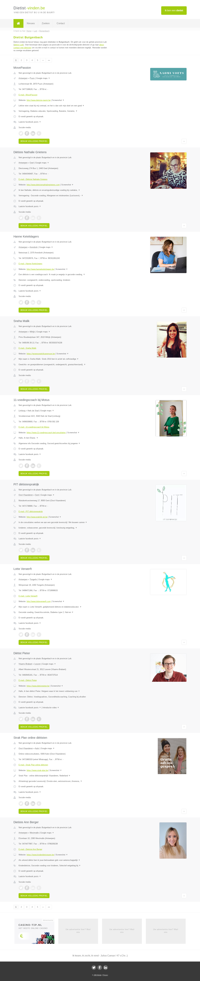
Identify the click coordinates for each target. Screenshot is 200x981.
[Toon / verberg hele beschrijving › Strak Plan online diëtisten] (64, 775)
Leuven (37, 664)
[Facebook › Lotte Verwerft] (27, 634)
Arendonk (34, 247)
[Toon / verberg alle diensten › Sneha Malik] (64, 364)
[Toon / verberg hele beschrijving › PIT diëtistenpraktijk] (64, 522)
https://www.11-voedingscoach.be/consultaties (46, 432)
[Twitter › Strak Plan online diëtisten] (21, 803)
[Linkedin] (105, 967)
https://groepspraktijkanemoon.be (41, 354)
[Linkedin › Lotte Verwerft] (33, 634)
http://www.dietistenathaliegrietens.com (43, 185)
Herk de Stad (33, 411)
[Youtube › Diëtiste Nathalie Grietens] (39, 218)
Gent (37, 495)
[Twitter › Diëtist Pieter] (21, 719)
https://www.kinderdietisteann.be (40, 855)
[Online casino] (36, 932)
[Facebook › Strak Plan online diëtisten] (27, 803)
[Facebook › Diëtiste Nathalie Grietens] (27, 218)
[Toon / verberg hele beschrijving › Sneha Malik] (64, 359)
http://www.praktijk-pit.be (37, 517)
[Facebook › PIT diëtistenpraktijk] (27, 550)
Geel (32, 163)
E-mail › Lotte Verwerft (28, 596)
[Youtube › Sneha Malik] (39, 381)
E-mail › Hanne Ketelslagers (30, 264)
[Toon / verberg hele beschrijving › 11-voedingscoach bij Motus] (64, 437)
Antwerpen (23, 78)
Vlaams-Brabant (25, 664)
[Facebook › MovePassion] (27, 133)
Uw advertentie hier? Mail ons (78, 930)
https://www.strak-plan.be (37, 770)
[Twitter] (94, 967)
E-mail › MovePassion (28, 95)
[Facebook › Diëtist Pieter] (27, 719)
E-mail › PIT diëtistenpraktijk (31, 511)
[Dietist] (18, 23)
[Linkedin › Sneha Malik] (33, 381)
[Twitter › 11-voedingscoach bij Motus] (21, 465)
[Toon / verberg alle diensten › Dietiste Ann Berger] (64, 865)
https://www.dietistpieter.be (38, 686)
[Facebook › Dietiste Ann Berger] (27, 888)
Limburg (22, 411)
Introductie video (51, 707)
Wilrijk (32, 332)
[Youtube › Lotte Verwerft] (39, 634)
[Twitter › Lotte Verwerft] (21, 634)
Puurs (32, 78)
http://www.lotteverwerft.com (39, 601)
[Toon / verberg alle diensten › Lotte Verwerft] (64, 612)
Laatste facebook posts (30, 122)
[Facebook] (99, 967)
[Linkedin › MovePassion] (33, 133)
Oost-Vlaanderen (26, 495)
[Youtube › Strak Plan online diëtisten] (39, 803)
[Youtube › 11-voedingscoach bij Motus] (39, 465)
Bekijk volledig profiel (34, 141)
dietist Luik (18, 45)
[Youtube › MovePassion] (39, 133)
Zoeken (46, 23)
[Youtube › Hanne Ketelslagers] (39, 302)
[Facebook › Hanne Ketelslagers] (27, 302)
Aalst (37, 748)
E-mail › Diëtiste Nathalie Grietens (33, 179)
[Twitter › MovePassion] (21, 133)
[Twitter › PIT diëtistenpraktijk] (21, 550)
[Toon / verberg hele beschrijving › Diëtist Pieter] (64, 691)
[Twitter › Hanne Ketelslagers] (21, 302)
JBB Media (97, 975)
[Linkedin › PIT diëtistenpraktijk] (33, 550)
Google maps (43, 78)
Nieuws (31, 23)
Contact (61, 23)
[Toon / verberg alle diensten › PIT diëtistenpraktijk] (64, 527)
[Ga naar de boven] (184, 141)
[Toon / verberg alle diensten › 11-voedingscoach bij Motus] (64, 443)
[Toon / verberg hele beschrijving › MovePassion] (64, 105)
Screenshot (58, 100)
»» (49, 60)
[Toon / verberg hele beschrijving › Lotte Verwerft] (64, 606)
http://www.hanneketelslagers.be (40, 269)
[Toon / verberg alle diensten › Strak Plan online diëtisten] (64, 781)
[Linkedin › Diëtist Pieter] (33, 719)
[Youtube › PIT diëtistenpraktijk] (39, 550)
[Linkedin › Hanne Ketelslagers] (33, 302)
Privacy (105, 975)
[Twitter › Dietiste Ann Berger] (21, 888)
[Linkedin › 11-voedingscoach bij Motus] (33, 465)
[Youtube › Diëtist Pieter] (39, 719)
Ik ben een (174, 10)
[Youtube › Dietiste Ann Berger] (39, 888)
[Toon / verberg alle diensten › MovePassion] (64, 111)
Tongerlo (33, 579)
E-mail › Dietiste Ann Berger (30, 849)
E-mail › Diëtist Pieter (28, 680)
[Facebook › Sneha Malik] (27, 381)
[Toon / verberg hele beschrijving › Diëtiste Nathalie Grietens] (64, 190)
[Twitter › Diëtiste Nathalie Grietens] (21, 218)
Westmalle (34, 833)
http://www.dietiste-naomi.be (39, 100)
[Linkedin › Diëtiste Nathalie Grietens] (33, 218)
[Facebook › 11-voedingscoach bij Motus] (27, 465)
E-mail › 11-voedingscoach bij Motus (34, 427)
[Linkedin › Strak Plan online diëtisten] (33, 803)
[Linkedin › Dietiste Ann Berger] (33, 888)
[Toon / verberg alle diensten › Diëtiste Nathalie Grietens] (64, 195)
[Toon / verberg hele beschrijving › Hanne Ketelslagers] (64, 274)
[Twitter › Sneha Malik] (21, 381)
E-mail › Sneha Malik (27, 348)
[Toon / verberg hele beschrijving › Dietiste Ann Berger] (64, 860)
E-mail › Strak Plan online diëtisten (33, 765)
